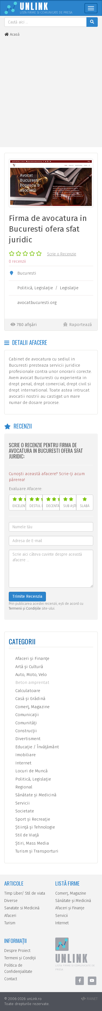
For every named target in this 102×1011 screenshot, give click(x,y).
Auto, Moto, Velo (30, 674)
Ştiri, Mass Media (31, 843)
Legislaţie (69, 287)
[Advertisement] (51, 92)
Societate (24, 811)
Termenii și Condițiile (25, 608)
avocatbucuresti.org (36, 302)
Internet (22, 763)
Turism (9, 923)
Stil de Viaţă (26, 835)
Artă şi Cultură (28, 666)
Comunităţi (25, 722)
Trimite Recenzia (27, 596)
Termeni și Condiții (20, 958)
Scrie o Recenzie (61, 254)
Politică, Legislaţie (35, 287)
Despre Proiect (17, 950)
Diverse (11, 900)
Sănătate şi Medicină (35, 794)
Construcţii (25, 730)
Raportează (80, 324)
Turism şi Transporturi (36, 851)
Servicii (22, 803)
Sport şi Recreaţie (32, 819)
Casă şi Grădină (29, 698)
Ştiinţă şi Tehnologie (34, 827)
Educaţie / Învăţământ (36, 746)
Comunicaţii (26, 714)
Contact (10, 979)
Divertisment (27, 738)
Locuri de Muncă (31, 770)
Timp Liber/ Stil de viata (24, 893)
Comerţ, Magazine (32, 706)
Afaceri (10, 915)
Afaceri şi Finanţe (31, 658)
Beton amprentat (31, 682)
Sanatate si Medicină (22, 908)
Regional (23, 787)
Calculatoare (27, 690)
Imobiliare (25, 754)
